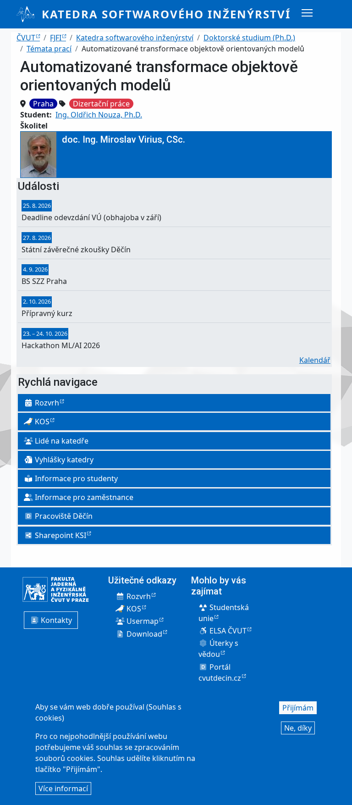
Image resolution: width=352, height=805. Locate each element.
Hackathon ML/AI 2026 (61, 345)
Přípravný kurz (47, 313)
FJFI (55, 38)
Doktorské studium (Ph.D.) (249, 38)
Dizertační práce (101, 104)
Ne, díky (298, 728)
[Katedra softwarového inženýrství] (29, 14)
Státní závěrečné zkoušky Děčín (76, 249)
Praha (43, 104)
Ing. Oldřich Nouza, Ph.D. (98, 115)
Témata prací (49, 49)
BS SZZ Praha (44, 281)
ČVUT (25, 38)
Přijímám (298, 708)
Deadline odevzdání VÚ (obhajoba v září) (91, 217)
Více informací (63, 788)
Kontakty (55, 620)
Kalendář (314, 360)
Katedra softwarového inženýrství (166, 14)
